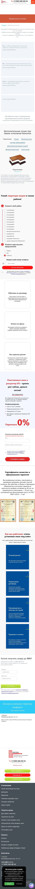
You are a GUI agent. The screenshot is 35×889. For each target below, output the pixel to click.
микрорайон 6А (10, 233)
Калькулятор (16, 775)
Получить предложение (17, 267)
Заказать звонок (17, 765)
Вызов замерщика (16, 771)
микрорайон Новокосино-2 (13, 238)
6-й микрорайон (10, 222)
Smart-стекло (25, 149)
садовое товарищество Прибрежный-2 (16, 241)
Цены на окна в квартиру (10, 826)
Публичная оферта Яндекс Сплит (13, 848)
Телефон (3, 669)
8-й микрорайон (10, 226)
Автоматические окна (12, 149)
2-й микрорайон (10, 212)
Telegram (9, 250)
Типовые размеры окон (9, 798)
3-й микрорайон (10, 214)
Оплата (3, 838)
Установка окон (6, 830)
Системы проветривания (17, 142)
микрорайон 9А (10, 236)
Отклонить (19, 883)
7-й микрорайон (10, 224)
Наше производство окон (10, 789)
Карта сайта (5, 805)
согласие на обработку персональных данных (16, 451)
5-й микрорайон (10, 219)
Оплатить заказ (17, 779)
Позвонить (9, 255)
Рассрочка (5, 841)
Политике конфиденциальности (14, 880)
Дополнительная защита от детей (17, 146)
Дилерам (4, 792)
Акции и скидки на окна (9, 845)
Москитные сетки (26, 139)
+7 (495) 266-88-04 (20, 1)
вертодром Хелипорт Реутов (13, 231)
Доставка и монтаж (8, 813)
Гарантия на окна (7, 817)
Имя (6, 438)
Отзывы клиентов (7, 802)
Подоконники (7, 139)
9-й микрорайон (10, 229)
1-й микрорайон (10, 210)
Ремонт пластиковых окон (10, 820)
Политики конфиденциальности (18, 274)
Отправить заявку (17, 459)
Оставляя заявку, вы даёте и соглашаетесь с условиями (18, 273)
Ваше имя (4, 676)
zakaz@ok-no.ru (7, 862)
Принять (9, 883)
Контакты (5, 853)
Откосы (16, 139)
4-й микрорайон (10, 217)
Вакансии (4, 795)
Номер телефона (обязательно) (13, 444)
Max (8, 253)
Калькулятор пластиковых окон (12, 823)
